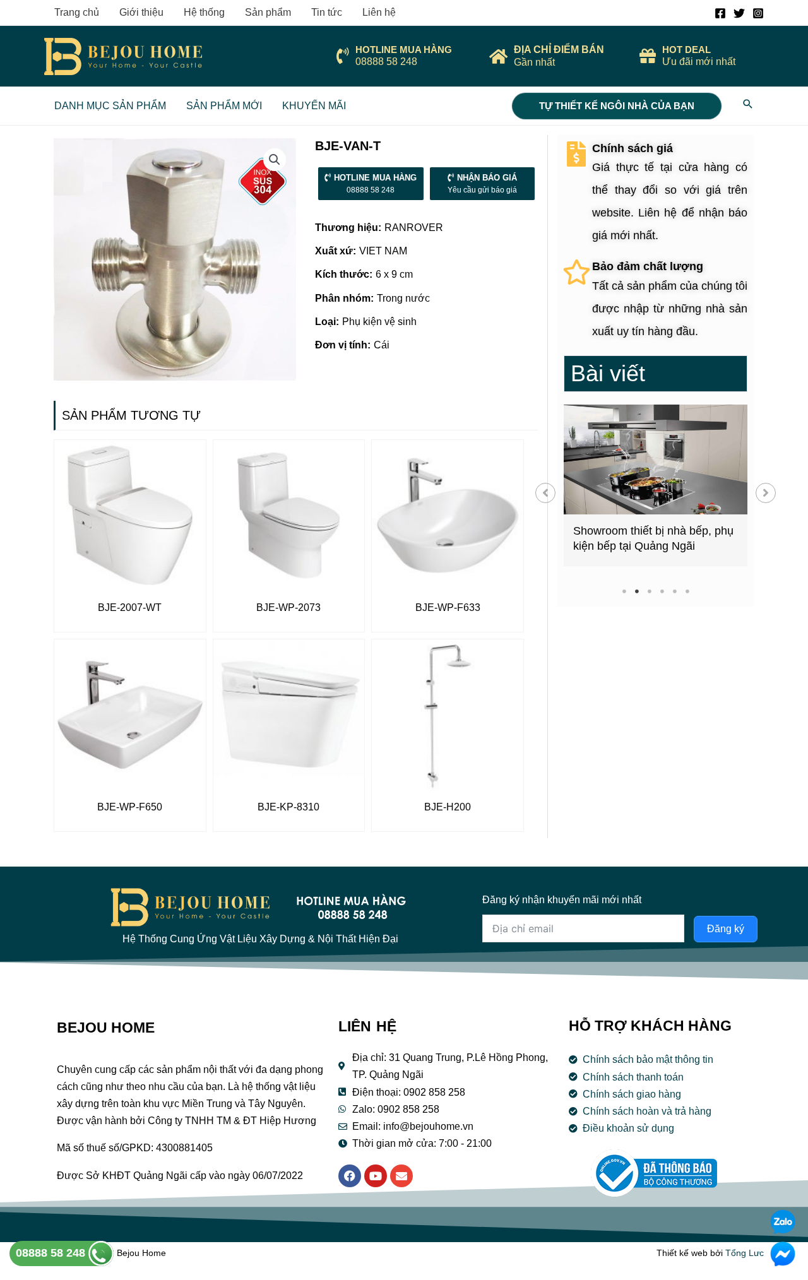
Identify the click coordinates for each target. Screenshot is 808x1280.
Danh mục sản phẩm (110, 105)
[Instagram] (758, 13)
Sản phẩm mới (224, 105)
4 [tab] (662, 591)
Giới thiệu (141, 12)
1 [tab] (624, 591)
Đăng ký (725, 928)
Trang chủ (76, 12)
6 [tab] (687, 591)
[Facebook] (720, 13)
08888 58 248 (52, 1253)
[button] (545, 493)
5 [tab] (674, 591)
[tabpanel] (655, 485)
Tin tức (326, 12)
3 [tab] (649, 591)
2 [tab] (636, 591)
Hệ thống (204, 12)
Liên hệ (379, 12)
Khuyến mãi (314, 105)
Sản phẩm (268, 12)
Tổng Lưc (744, 1253)
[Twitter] (739, 13)
